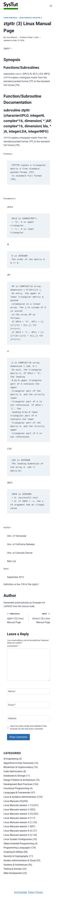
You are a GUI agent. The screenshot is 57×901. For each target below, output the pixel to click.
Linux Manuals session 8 (16, 830)
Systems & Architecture (15, 864)
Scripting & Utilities (13, 852)
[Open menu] (50, 6)
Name (12, 691)
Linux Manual (11, 37)
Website (12, 718)
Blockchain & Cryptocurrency (18, 767)
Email (12, 704)
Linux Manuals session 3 (30, 18)
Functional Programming (16, 788)
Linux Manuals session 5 (16, 822)
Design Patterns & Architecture (19, 780)
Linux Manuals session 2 (16, 809)
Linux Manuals (10, 18)
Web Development (13, 873)
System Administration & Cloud (20, 860)
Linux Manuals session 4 (16, 818)
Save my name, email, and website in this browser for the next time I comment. (28, 727)
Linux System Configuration (18, 839)
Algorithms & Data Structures (18, 763)
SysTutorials (20, 892)
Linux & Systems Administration (20, 796)
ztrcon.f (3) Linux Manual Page (41, 618)
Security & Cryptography (16, 856)
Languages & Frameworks (17, 792)
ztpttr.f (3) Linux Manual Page (15, 618)
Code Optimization (13, 771)
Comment (13, 646)
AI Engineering (11, 758)
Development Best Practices (18, 784)
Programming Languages (17, 847)
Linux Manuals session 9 (16, 835)
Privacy (39, 892)
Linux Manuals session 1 (16, 805)
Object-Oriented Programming (19, 843)
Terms (31, 892)
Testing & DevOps (13, 868)
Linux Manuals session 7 (16, 826)
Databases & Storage (14, 775)
